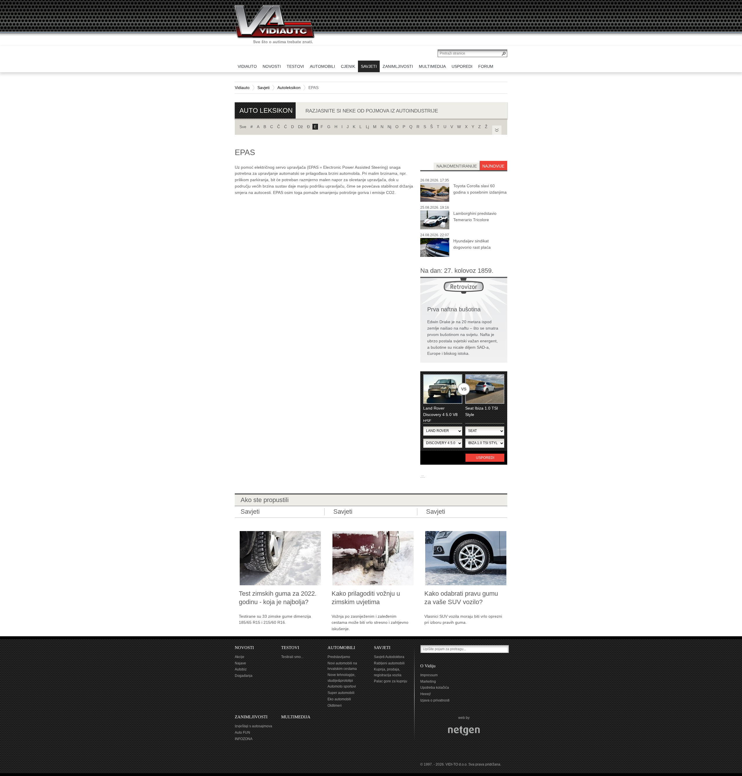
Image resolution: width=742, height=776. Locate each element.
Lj (367, 126)
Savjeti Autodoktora (389, 657)
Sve (242, 126)
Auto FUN (242, 732)
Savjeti (263, 87)
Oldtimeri (335, 706)
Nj (389, 126)
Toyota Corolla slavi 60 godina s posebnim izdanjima (480, 189)
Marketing (428, 681)
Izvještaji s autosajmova (253, 726)
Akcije (239, 657)
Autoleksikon (289, 87)
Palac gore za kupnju (390, 681)
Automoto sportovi (342, 686)
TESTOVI (290, 647)
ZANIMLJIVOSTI (251, 717)
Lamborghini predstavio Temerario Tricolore (475, 216)
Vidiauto (242, 87)
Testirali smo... (292, 657)
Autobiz (241, 669)
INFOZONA (243, 739)
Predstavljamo (339, 657)
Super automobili (341, 693)
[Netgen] (464, 730)
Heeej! (425, 694)
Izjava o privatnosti (435, 700)
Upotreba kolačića (434, 688)
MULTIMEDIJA (295, 717)
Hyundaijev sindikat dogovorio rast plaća (472, 244)
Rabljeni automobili (389, 663)
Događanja (243, 676)
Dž (300, 126)
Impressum (429, 675)
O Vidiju (428, 666)
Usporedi (485, 458)
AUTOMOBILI (341, 647)
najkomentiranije (457, 166)
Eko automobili (339, 699)
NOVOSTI (244, 647)
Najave (240, 663)
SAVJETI (382, 647)
